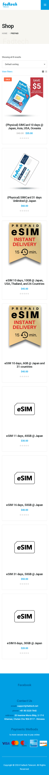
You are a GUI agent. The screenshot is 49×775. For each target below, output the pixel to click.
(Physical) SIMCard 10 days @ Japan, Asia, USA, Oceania (24, 126)
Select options (26, 98)
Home (4, 33)
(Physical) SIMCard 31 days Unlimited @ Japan (24, 199)
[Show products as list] (46, 71)
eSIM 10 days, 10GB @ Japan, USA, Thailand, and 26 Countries (24, 282)
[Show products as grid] (43, 71)
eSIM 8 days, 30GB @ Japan (24, 643)
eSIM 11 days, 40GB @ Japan (24, 436)
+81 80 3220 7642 (28, 710)
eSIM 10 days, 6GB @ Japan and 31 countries (24, 365)
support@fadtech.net (27, 706)
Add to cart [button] (26, 244)
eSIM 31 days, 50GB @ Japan (24, 574)
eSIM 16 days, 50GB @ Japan (24, 505)
